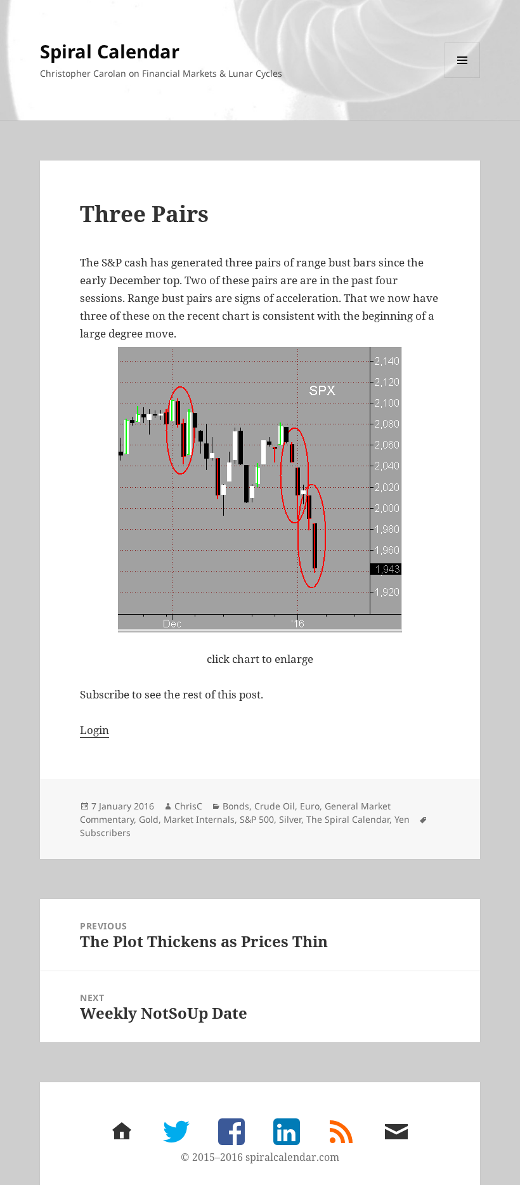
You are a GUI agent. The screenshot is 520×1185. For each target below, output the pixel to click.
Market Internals (199, 819)
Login (94, 730)
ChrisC (188, 806)
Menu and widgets (462, 77)
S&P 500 (257, 819)
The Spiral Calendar (347, 819)
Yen (402, 819)
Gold (149, 819)
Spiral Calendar (109, 51)
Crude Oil (274, 806)
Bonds (236, 806)
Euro (310, 806)
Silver (290, 819)
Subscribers (105, 833)
